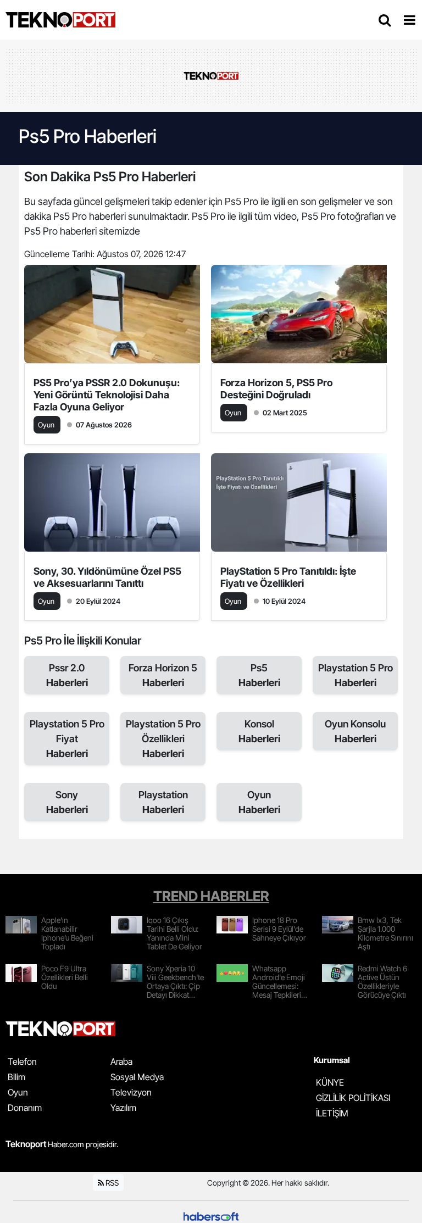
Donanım (25, 1107)
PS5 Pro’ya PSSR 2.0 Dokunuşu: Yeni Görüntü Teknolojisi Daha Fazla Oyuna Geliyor (107, 395)
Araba (121, 1061)
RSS (111, 1182)
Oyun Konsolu (355, 731)
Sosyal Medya (137, 1076)
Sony (67, 802)
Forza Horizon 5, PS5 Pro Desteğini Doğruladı (276, 389)
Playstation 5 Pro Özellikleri (163, 738)
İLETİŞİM (332, 1113)
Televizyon (131, 1092)
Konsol (259, 731)
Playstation (163, 802)
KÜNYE (330, 1082)
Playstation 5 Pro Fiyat (67, 738)
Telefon (22, 1061)
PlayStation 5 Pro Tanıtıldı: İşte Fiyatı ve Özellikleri (288, 577)
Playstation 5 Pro (355, 675)
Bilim (16, 1076)
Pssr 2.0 (67, 675)
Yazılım (123, 1107)
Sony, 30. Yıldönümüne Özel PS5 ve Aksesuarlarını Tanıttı (107, 577)
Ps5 (259, 675)
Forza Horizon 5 (163, 675)
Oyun (259, 802)
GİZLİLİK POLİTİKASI (353, 1097)
